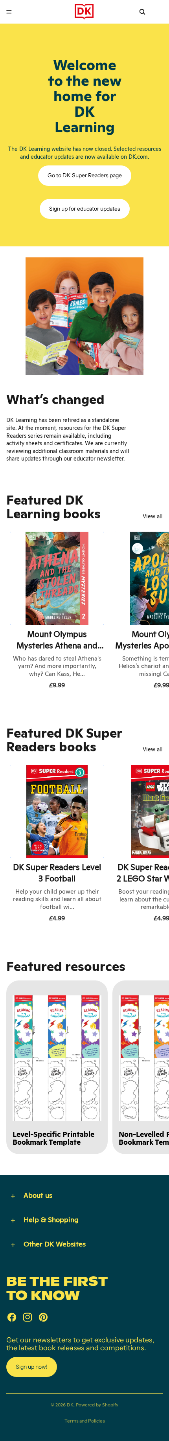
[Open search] (142, 11)
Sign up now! (32, 1366)
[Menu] (9, 12)
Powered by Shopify (97, 1405)
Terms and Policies (84, 1421)
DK (70, 1405)
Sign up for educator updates (84, 208)
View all (153, 516)
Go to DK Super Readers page (85, 175)
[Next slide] (154, 611)
